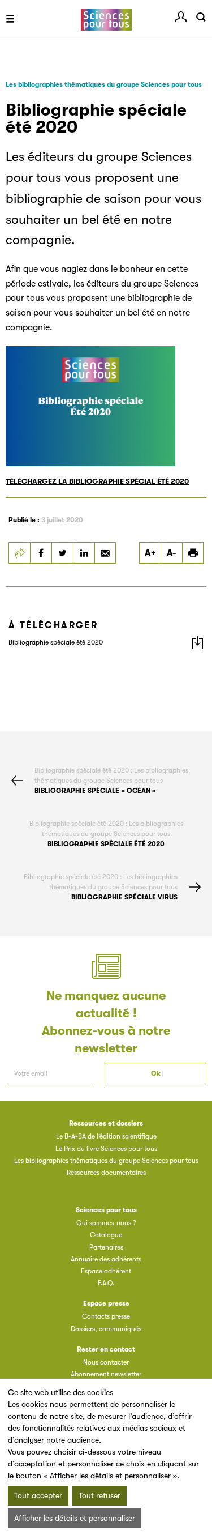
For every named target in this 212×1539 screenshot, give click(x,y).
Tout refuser (99, 1495)
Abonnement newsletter (106, 1374)
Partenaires (106, 1247)
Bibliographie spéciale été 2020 (55, 642)
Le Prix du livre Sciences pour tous (106, 1149)
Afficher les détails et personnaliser (74, 1518)
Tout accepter (38, 1495)
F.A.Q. (106, 1283)
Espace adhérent (106, 1271)
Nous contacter (106, 1362)
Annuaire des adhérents (106, 1259)
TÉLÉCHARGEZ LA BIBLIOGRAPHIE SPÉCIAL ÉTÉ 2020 (97, 481)
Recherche (200, 17)
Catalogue (106, 1235)
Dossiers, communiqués (106, 1329)
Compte (181, 17)
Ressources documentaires (106, 1172)
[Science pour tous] (106, 20)
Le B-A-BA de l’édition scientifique (106, 1136)
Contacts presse (106, 1316)
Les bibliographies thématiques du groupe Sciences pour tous (104, 84)
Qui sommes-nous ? (106, 1223)
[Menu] (10, 20)
